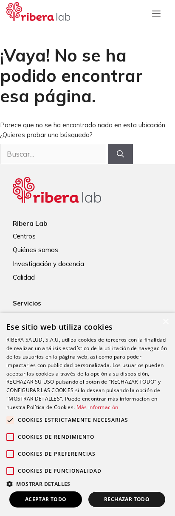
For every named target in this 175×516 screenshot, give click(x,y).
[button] (87, 484)
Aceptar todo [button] (46, 499)
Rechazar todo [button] (127, 499)
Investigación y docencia (48, 264)
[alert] (87, 414)
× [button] (165, 322)
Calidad (24, 277)
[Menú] (156, 11)
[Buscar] (120, 154)
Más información (97, 407)
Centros (24, 236)
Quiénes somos (35, 250)
